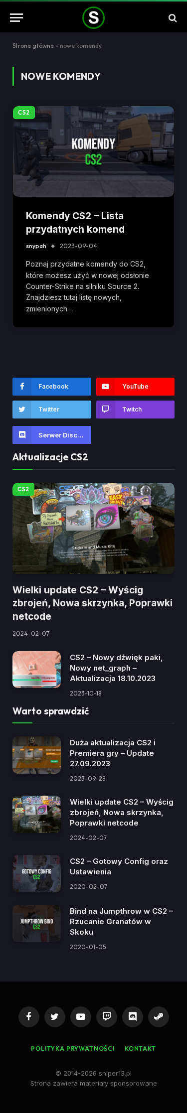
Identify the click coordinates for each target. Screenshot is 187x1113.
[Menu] (16, 17)
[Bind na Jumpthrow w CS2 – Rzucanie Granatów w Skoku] (36, 923)
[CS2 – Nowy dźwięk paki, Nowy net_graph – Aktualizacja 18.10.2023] (36, 670)
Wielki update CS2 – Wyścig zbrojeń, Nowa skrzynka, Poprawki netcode (92, 603)
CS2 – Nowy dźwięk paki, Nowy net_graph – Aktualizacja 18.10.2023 (116, 668)
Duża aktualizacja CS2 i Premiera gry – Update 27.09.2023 (113, 753)
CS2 (24, 112)
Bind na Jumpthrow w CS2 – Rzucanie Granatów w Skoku (121, 921)
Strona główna (33, 45)
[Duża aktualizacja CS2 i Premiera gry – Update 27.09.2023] (36, 755)
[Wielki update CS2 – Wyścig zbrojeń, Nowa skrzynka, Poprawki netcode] (93, 528)
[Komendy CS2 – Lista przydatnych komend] (93, 151)
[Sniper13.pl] (94, 17)
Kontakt (140, 1048)
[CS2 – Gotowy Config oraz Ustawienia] (36, 873)
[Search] (172, 17)
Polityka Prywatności (73, 1048)
